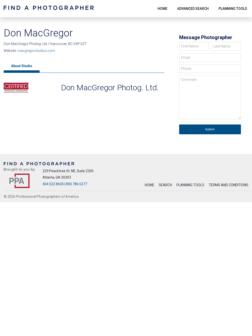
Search (165, 185)
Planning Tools (190, 185)
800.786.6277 (76, 184)
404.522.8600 (53, 184)
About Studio (21, 66)
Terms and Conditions (228, 185)
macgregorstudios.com (36, 51)
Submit (210, 129)
